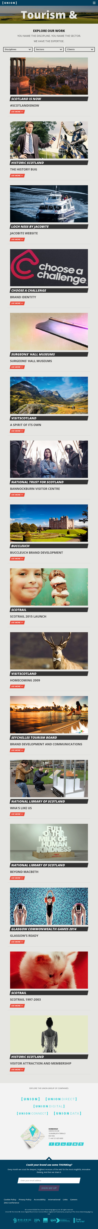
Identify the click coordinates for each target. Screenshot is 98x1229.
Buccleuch (20, 546)
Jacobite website (24, 233)
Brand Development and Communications (46, 744)
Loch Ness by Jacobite (30, 226)
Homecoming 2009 (25, 680)
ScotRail (19, 610)
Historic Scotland (27, 163)
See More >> (17, 111)
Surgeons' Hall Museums (33, 354)
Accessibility (40, 1199)
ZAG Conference (11, 1202)
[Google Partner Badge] (79, 1221)
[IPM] (60, 1221)
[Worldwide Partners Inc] (22, 1221)
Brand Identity (23, 297)
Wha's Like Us (21, 808)
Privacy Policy (25, 1199)
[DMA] (45, 1221)
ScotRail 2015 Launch (28, 616)
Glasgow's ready (24, 935)
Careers (73, 1199)
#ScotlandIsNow (24, 105)
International (54, 1199)
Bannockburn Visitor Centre (35, 489)
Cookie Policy (10, 1199)
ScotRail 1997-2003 (25, 999)
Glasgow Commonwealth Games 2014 (44, 929)
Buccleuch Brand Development (36, 552)
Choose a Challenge (29, 290)
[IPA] (37, 1221)
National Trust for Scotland (37, 482)
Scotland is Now (26, 99)
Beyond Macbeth (24, 872)
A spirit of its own (25, 425)
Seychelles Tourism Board (34, 737)
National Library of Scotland (38, 801)
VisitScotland (24, 418)
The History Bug (23, 169)
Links (65, 1199)
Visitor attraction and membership (40, 1063)
